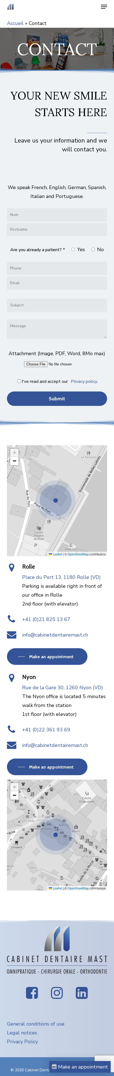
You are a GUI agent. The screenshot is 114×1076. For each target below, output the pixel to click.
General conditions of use (35, 1024)
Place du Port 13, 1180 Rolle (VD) (61, 577)
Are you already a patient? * (37, 250)
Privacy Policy (22, 1041)
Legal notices (22, 1032)
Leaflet (57, 554)
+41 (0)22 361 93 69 (46, 729)
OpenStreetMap (78, 554)
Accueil (15, 23)
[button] (104, 6)
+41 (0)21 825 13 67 (46, 619)
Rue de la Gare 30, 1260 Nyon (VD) (62, 687)
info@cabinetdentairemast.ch (55, 635)
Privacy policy (84, 381)
